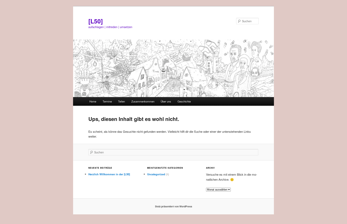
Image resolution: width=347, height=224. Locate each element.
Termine (107, 101)
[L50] (95, 21)
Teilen (121, 101)
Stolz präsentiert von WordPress (173, 206)
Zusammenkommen (142, 101)
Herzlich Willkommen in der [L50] (109, 174)
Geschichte (184, 101)
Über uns (166, 101)
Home (92, 101)
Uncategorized (156, 174)
